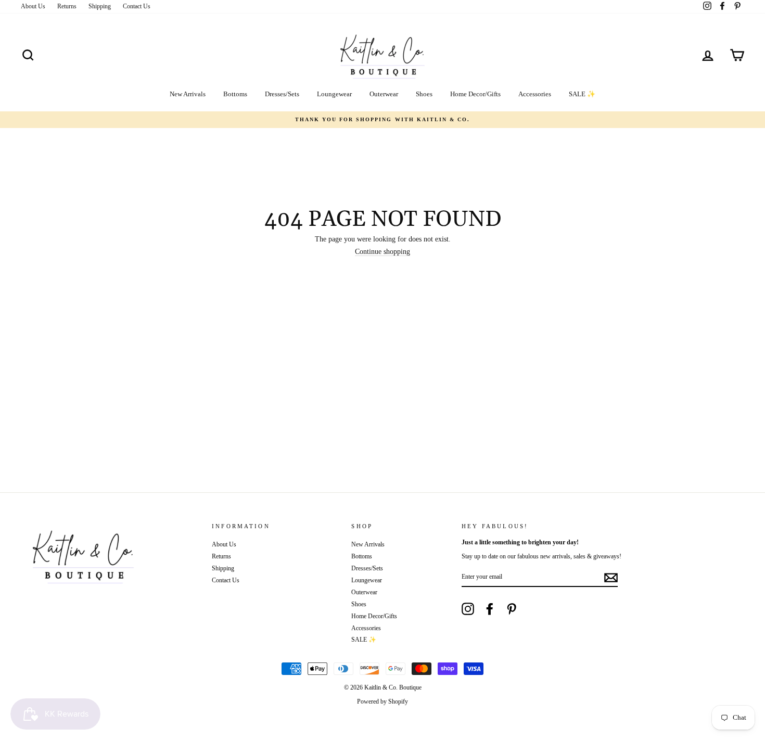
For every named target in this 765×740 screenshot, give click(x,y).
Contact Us (136, 6)
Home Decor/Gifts (475, 94)
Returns (66, 6)
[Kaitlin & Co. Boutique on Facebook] (489, 609)
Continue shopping (382, 252)
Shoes (424, 94)
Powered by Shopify (382, 701)
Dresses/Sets (282, 94)
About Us (33, 6)
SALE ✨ (582, 94)
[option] (382, 120)
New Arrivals (188, 94)
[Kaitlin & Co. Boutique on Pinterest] (511, 609)
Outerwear (383, 94)
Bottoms (235, 94)
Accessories (534, 94)
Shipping (99, 6)
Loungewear (334, 94)
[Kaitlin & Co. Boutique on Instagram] (468, 609)
